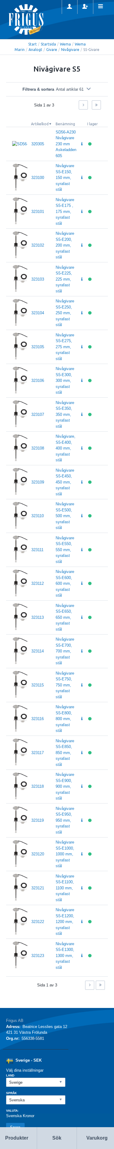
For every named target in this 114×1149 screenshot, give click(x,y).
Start (32, 44)
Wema (65, 44)
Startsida (48, 44)
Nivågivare (70, 50)
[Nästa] (83, 105)
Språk (11, 1093)
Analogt (35, 50)
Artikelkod (40, 124)
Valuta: (12, 1110)
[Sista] (96, 105)
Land (10, 1075)
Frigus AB (14, 1020)
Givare (51, 50)
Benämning (65, 124)
